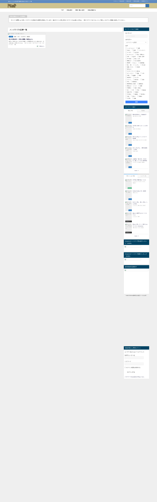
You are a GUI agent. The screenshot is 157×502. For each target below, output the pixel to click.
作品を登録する (92, 10)
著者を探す (129, 1)
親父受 (28, 36)
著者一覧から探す (80, 10)
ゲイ (18, 36)
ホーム (116, 1)
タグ (126, 45)
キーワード (128, 33)
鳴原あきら (41, 46)
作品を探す (122, 1)
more (136, 170)
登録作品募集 (136, 1)
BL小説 (11, 36)
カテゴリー (128, 39)
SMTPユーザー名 (130, 355)
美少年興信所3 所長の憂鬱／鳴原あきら (21, 39)
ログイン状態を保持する (133, 367)
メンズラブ (23, 36)
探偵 (15, 36)
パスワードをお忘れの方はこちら (134, 376)
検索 (136, 102)
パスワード (128, 361)
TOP (62, 10)
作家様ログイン (144, 1)
